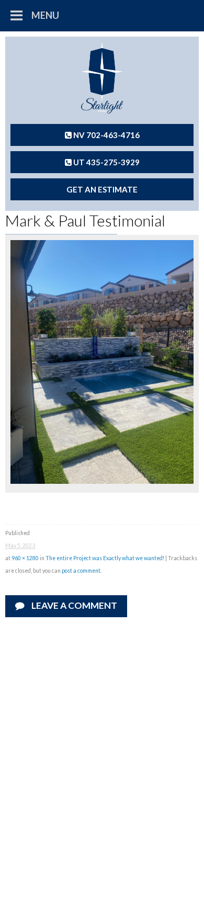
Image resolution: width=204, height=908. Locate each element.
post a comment (81, 571)
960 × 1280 (25, 558)
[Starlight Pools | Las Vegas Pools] (102, 78)
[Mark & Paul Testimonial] (102, 480)
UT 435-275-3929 (106, 162)
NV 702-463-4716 (106, 135)
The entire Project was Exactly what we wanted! (105, 558)
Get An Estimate (102, 189)
